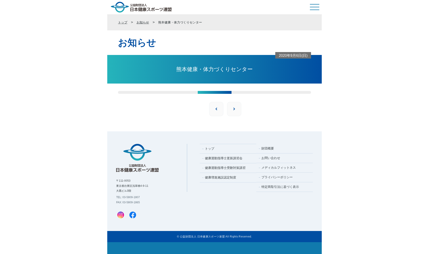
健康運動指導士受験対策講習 (225, 168)
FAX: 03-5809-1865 (128, 202)
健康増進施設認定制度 (220, 177)
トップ (122, 22)
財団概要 (267, 148)
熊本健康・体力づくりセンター (180, 22)
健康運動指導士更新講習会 (223, 158)
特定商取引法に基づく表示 (280, 187)
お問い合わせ (270, 158)
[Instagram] (120, 215)
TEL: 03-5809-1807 (128, 197)
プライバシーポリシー (277, 177)
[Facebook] (132, 215)
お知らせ (143, 22)
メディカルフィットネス (278, 167)
